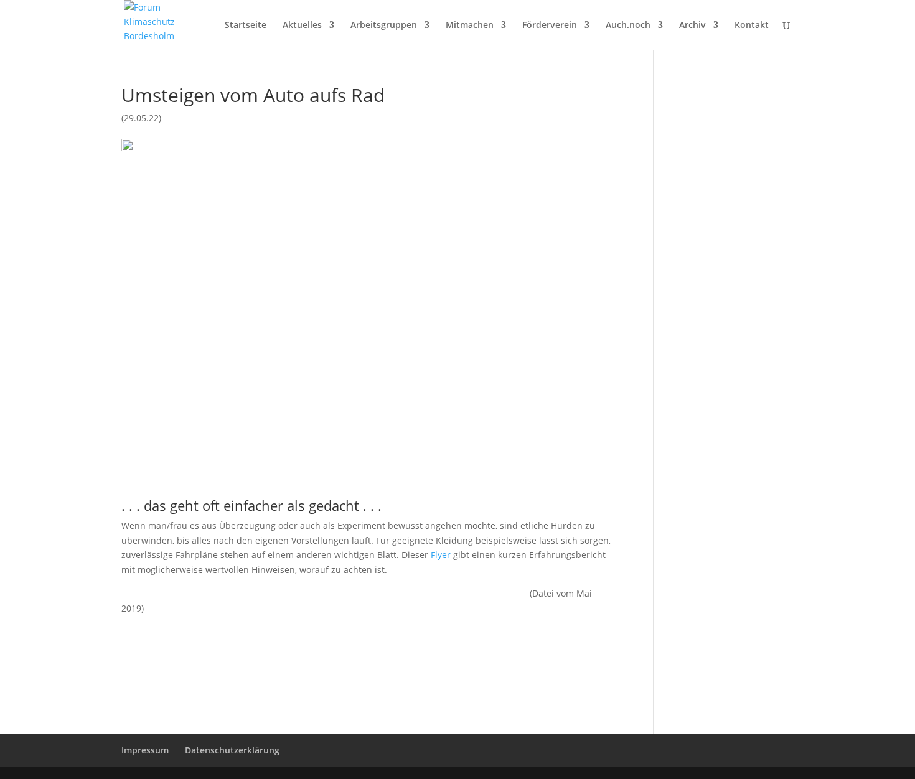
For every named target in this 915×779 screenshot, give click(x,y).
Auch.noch (628, 25)
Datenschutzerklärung (232, 750)
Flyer (441, 555)
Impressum (145, 750)
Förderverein (549, 25)
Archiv (692, 25)
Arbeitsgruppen (383, 25)
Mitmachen (470, 25)
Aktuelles (302, 25)
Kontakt (751, 25)
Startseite (245, 25)
